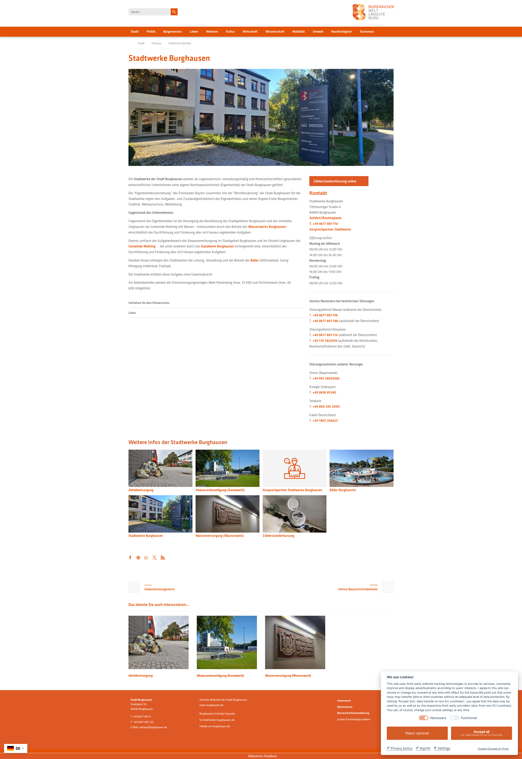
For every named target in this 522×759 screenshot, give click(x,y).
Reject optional (417, 733)
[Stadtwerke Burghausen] (160, 514)
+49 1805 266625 (325, 420)
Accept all (481, 733)
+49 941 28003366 (326, 378)
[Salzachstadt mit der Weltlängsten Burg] (373, 12)
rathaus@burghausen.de (153, 727)
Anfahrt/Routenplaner (325, 218)
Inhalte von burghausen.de (214, 726)
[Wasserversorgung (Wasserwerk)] (228, 514)
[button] (339, 181)
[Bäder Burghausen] (362, 469)
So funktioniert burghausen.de (216, 720)
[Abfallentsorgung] (160, 469)
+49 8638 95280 (324, 392)
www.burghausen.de (211, 705)
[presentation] (424, 717)
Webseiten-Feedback (262, 756)
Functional (469, 718)
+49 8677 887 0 (142, 716)
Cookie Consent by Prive (493, 748)
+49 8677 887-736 (325, 315)
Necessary (438, 718)
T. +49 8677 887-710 (323, 223)
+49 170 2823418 (324, 340)
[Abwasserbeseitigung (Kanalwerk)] (228, 469)
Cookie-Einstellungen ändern (353, 719)
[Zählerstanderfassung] (295, 514)
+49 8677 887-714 (325, 335)
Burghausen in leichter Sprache (217, 713)
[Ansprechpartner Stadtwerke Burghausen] (295, 469)
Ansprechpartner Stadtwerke (330, 229)
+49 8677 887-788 (325, 321)
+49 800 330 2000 (326, 406)
